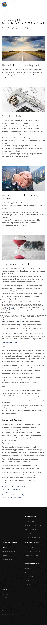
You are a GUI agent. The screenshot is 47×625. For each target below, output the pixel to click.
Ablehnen (20, 322)
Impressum (31, 326)
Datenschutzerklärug (19, 326)
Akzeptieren (7, 322)
